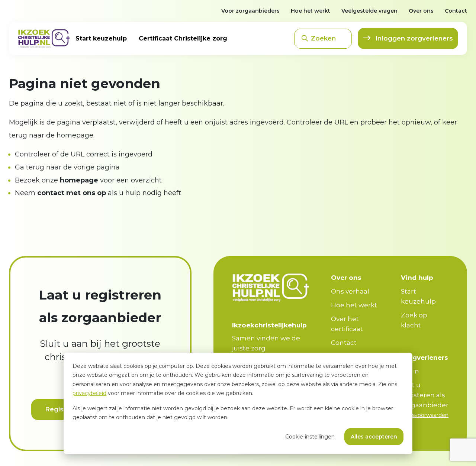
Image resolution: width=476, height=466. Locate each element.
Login (410, 371)
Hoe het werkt (310, 10)
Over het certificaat (347, 324)
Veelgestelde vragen (369, 10)
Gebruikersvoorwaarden (417, 415)
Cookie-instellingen (310, 436)
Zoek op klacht (414, 320)
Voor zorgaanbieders (250, 10)
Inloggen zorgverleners (413, 38)
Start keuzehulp (101, 38)
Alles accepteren (374, 436)
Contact (456, 10)
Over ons (421, 10)
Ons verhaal (350, 291)
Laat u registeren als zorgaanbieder (424, 395)
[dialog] (238, 403)
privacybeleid (89, 393)
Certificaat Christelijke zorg (183, 38)
